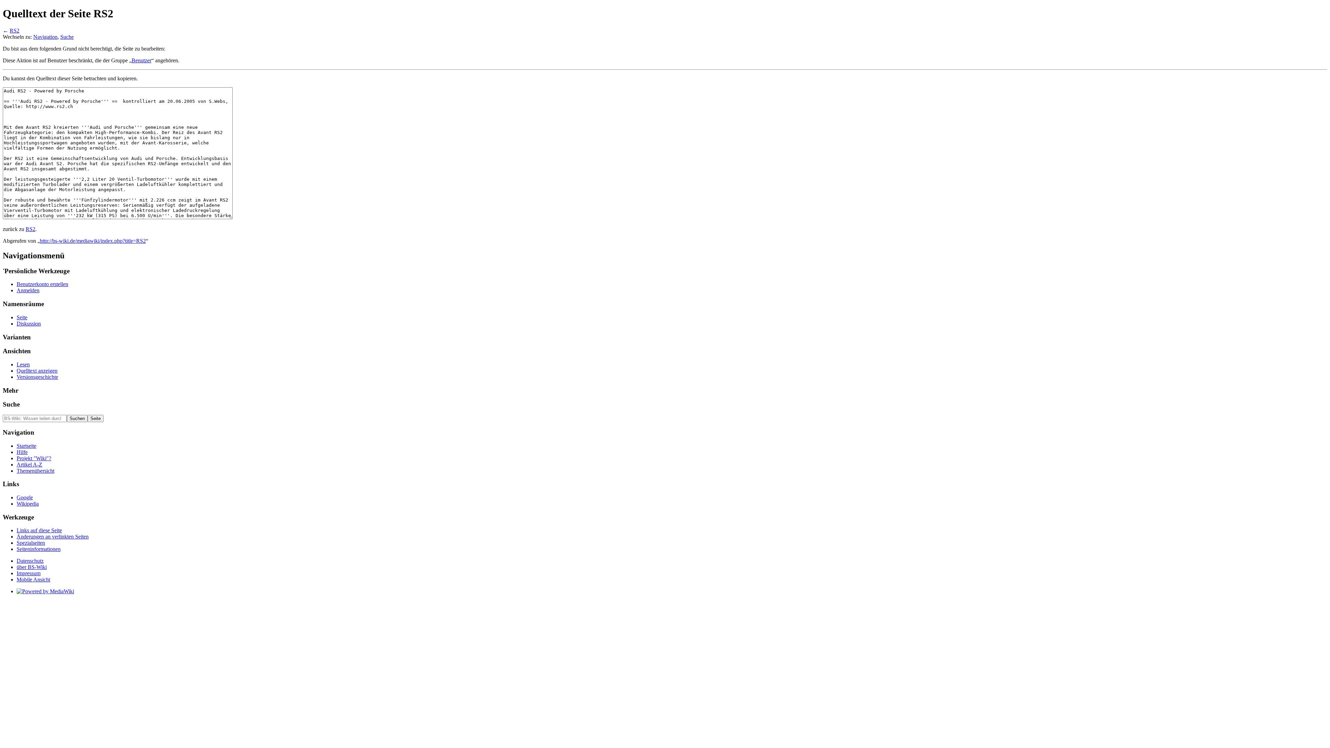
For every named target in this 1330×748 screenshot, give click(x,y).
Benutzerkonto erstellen (42, 284)
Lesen (23, 364)
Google (25, 497)
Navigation (45, 37)
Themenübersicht (35, 471)
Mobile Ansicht (33, 579)
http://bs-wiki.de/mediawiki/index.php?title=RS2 (93, 241)
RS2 (14, 31)
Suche (67, 37)
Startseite (26, 446)
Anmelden (28, 290)
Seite (22, 317)
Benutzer (141, 60)
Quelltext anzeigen (37, 371)
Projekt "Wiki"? (34, 458)
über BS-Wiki (32, 567)
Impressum (29, 573)
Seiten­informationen (39, 549)
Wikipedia (28, 504)
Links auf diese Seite (39, 530)
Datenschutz (30, 561)
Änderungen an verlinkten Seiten (53, 537)
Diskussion (29, 324)
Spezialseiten (31, 543)
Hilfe (22, 452)
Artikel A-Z (29, 464)
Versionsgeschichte (37, 377)
